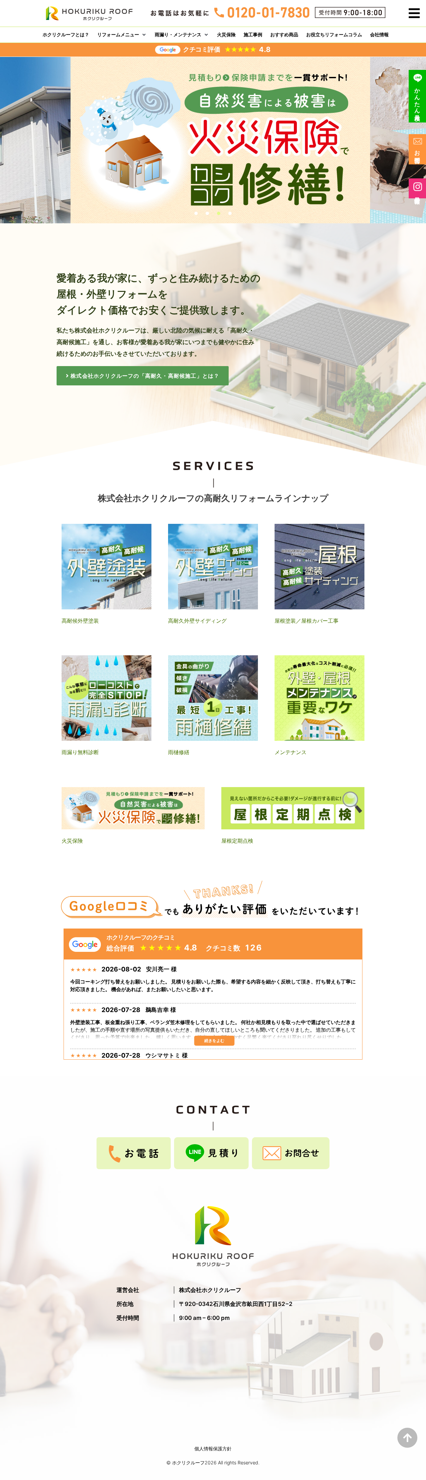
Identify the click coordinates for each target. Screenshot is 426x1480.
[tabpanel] (213, 145)
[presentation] (196, 213)
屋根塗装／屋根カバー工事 (306, 620)
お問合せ (417, 153)
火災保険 (72, 840)
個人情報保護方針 (213, 1448)
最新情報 (417, 193)
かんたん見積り (417, 101)
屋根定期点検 (237, 840)
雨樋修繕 (178, 752)
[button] (414, 13)
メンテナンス (291, 752)
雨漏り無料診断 (80, 752)
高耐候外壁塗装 (80, 620)
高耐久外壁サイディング (197, 620)
